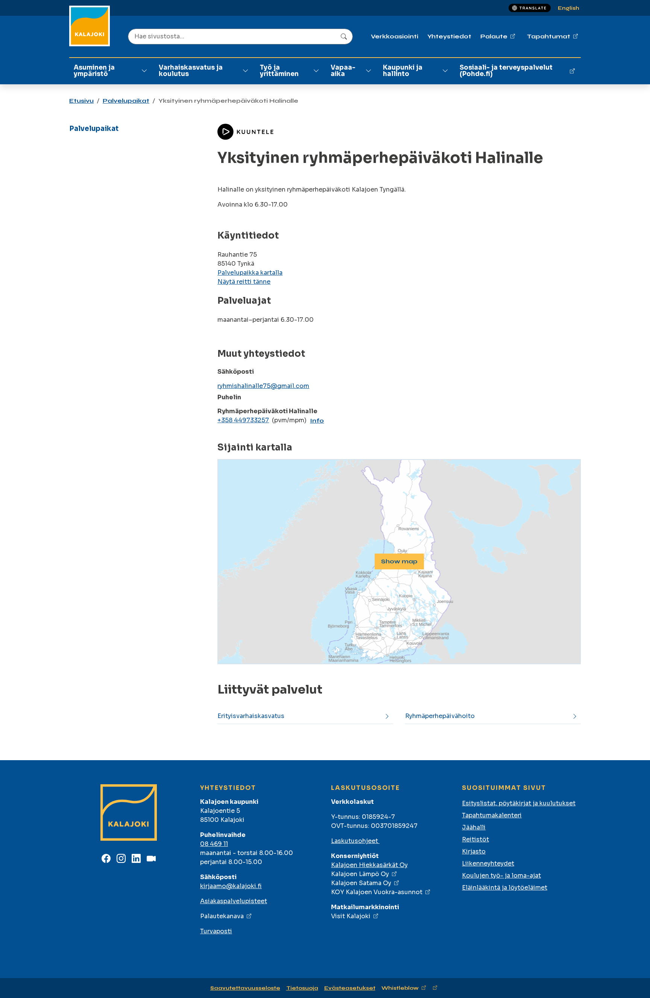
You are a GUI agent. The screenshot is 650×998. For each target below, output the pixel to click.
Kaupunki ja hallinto (402, 71)
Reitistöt (475, 839)
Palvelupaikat (126, 100)
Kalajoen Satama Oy (361, 883)
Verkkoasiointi (394, 36)
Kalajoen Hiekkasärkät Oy (369, 865)
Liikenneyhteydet (488, 863)
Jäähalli (474, 827)
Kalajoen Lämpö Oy (360, 874)
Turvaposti (216, 931)
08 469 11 (214, 844)
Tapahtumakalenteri (492, 815)
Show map (399, 561)
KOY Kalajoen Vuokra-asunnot (376, 892)
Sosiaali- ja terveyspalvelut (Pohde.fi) (506, 71)
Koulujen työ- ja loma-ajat (501, 875)
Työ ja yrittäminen (279, 71)
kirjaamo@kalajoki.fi (231, 886)
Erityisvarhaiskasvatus (250, 716)
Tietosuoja (302, 988)
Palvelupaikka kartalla (249, 273)
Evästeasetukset (349, 988)
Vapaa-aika (343, 71)
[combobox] (240, 36)
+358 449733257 (243, 420)
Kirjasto (474, 851)
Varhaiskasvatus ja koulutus (191, 71)
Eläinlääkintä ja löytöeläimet (504, 888)
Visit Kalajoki (351, 916)
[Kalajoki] (89, 26)
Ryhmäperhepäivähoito (440, 716)
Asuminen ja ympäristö (94, 71)
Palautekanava (222, 916)
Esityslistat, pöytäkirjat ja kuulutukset (519, 803)
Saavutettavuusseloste (245, 988)
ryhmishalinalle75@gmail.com (263, 386)
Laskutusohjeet (355, 841)
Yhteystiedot (449, 36)
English (568, 8)
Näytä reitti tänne (243, 282)
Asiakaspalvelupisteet (233, 901)
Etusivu (81, 100)
